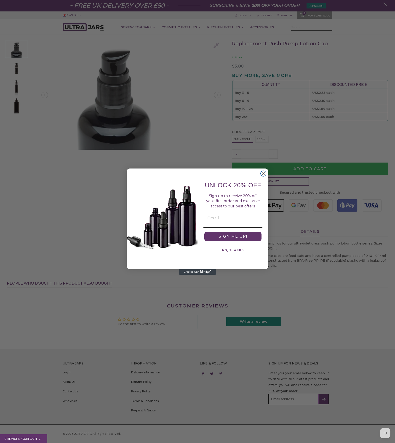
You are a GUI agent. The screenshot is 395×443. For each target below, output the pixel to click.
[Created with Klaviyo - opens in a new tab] (197, 272)
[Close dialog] (263, 173)
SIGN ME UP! (233, 236)
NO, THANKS (233, 250)
